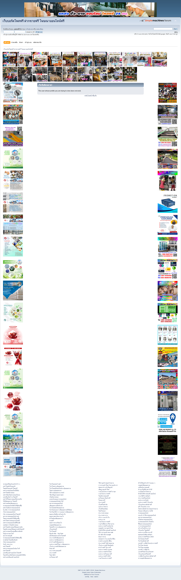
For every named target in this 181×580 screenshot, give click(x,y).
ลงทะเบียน (39, 29)
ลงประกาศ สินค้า (143, 500)
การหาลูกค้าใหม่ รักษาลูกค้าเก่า (108, 485)
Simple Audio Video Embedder (91, 572)
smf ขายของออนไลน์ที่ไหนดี (11, 522)
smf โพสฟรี (6, 546)
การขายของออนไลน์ (144, 526)
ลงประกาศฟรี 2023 (104, 556)
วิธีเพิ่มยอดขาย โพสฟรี (10, 501)
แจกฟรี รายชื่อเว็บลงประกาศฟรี (148, 543)
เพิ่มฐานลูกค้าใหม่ (103, 489)
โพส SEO (52, 555)
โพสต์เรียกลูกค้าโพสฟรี (10, 488)
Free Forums (95, 574)
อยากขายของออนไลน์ (56, 503)
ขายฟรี (51, 520)
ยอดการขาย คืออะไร (55, 522)
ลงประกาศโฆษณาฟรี (105, 554)
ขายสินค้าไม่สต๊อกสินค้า (10, 540)
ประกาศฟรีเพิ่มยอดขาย (56, 538)
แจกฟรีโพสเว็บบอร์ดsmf (145, 551)
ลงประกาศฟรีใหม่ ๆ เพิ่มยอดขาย (59, 544)
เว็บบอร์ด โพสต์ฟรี (144, 530)
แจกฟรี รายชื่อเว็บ (143, 549)
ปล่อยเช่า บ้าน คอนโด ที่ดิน (106, 539)
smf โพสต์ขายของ (8, 492)
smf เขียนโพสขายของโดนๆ (11, 495)
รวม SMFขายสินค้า (144, 496)
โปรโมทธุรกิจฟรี (143, 539)
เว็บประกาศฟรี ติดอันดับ (105, 545)
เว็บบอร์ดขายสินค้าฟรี (145, 504)
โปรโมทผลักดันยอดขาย (56, 507)
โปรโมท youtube (143, 547)
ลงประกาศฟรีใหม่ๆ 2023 (146, 536)
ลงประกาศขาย (103, 506)
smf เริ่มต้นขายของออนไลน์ (11, 507)
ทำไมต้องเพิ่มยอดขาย (56, 518)
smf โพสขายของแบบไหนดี (11, 520)
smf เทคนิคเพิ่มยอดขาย (10, 503)
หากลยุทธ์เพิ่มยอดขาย (145, 558)
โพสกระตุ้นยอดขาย (55, 490)
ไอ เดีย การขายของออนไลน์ (11, 510)
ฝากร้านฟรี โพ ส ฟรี (104, 547)
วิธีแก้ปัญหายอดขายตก (56, 495)
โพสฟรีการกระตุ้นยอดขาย (57, 527)
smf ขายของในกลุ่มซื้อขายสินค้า (13, 531)
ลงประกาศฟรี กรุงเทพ (105, 549)
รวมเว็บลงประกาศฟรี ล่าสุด (107, 491)
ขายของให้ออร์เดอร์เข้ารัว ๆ (11, 484)
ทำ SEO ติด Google (104, 534)
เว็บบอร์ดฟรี (53, 529)
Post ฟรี (52, 548)
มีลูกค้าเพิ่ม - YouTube (56, 533)
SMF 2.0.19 (81, 570)
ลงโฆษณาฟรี (53, 557)
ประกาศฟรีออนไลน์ (144, 498)
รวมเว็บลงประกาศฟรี (105, 558)
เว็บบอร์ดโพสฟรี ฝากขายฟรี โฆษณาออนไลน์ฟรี (33, 21)
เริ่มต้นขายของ (53, 497)
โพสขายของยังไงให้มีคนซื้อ (11, 518)
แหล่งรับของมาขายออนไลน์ (57, 499)
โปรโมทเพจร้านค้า (55, 484)
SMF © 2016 (90, 570)
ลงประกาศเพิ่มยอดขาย (56, 540)
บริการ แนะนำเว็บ (104, 517)
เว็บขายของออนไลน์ (9, 512)
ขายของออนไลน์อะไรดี (56, 501)
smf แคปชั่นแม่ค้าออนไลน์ (11, 557)
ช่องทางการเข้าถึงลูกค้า (105, 487)
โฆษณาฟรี (101, 500)
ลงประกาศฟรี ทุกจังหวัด (105, 526)
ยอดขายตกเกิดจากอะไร (56, 516)
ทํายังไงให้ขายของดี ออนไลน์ (107, 530)
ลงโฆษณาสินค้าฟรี (104, 498)
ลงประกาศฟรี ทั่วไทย (104, 551)
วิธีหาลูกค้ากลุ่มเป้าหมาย (106, 483)
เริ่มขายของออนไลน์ (9, 542)
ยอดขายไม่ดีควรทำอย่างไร (57, 514)
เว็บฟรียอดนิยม (103, 509)
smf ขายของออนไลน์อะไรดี (11, 548)
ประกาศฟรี (52, 553)
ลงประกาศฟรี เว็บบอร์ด (145, 502)
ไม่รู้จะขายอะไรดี (8, 533)
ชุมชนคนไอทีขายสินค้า (145, 534)
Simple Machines (100, 570)
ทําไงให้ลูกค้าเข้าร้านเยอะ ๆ (146, 483)
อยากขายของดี (7, 535)
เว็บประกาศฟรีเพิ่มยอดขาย (57, 546)
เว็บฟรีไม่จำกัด (102, 504)
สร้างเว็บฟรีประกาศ (144, 528)
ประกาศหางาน (103, 515)
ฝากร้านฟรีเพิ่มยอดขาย (56, 542)
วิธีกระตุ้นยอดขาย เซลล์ (56, 492)
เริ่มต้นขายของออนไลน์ (145, 519)
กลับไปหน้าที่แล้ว (90, 96)
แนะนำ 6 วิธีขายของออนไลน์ (147, 515)
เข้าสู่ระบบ (29, 29)
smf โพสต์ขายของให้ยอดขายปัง (13, 527)
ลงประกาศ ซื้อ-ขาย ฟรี (145, 532)
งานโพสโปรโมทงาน (144, 491)
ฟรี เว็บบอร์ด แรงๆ (144, 506)
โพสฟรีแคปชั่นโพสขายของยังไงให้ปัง (14, 555)
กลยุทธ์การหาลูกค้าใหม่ (105, 528)
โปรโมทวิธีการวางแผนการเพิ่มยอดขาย (61, 512)
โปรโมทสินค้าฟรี (143, 541)
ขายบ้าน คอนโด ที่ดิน (105, 541)
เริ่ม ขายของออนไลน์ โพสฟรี (12, 514)
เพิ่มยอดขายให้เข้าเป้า (56, 505)
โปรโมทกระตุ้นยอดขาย (56, 486)
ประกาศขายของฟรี (55, 550)
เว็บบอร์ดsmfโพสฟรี (144, 554)
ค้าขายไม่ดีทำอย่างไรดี (145, 489)
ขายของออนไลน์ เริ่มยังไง (146, 521)
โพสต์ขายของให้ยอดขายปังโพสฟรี (13, 529)
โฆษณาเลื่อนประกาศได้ (145, 511)
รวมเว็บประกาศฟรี (104, 493)
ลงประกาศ (101, 519)
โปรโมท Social (143, 545)
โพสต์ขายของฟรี (103, 496)
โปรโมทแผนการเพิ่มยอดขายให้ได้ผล (60, 510)
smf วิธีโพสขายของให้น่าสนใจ (12, 499)
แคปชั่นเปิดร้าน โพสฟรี (10, 497)
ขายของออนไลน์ (143, 513)
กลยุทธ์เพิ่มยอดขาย (55, 525)
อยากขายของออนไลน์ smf (11, 516)
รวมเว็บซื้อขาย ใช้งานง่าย (106, 524)
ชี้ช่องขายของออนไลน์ (144, 524)
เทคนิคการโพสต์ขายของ (10, 525)
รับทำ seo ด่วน (7, 544)
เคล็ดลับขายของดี (143, 487)
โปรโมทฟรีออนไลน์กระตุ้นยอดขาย (60, 488)
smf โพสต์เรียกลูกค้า (9, 486)
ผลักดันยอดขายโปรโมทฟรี (57, 535)
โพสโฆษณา (102, 511)
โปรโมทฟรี (52, 531)
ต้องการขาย (102, 536)
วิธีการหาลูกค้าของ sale (105, 532)
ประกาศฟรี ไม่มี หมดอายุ (106, 543)
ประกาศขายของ (103, 513)
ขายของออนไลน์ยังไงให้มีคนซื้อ (12, 505)
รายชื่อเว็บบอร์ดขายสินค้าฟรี (147, 556)
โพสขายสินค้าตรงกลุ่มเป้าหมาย (148, 509)
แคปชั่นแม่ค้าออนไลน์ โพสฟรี (12, 553)
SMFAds (86, 574)
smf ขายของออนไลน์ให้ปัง (11, 490)
